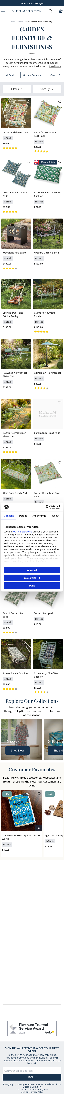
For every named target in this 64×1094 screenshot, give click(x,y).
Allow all (32, 570)
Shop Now (17, 750)
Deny (32, 585)
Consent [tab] (9, 515)
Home (13, 22)
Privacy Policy (36, 1091)
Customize (30, 577)
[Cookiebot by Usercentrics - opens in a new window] (46, 507)
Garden (20, 22)
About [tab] (55, 515)
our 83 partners (22, 531)
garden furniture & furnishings (39, 22)
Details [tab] (23, 515)
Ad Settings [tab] (39, 515)
